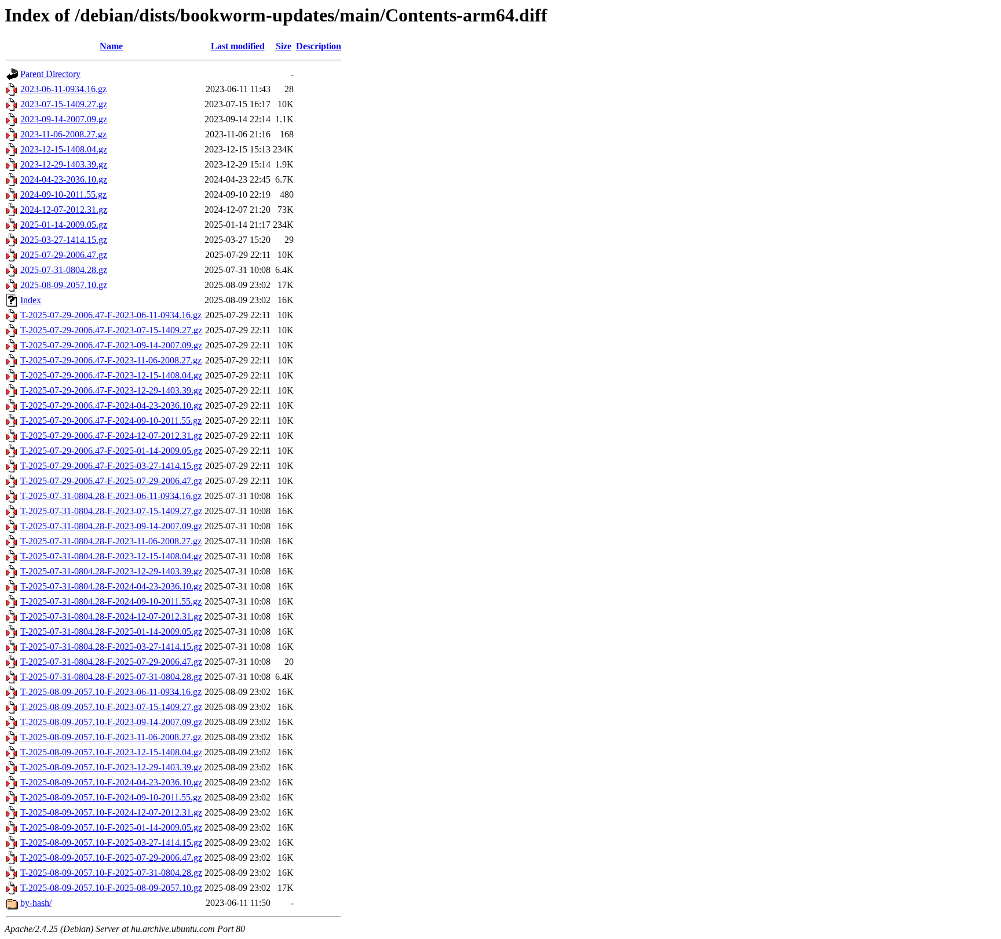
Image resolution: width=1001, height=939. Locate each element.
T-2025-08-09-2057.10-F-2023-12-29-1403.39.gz (111, 767)
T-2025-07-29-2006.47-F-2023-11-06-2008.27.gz (111, 360)
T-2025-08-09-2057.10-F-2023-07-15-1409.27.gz (111, 707)
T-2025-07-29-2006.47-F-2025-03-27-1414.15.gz (111, 466)
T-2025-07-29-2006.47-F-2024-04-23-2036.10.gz (111, 405)
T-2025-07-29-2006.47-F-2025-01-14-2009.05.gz (111, 451)
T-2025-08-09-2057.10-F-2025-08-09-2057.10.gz (111, 888)
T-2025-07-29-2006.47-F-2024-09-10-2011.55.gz (111, 420)
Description (318, 46)
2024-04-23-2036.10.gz (63, 179)
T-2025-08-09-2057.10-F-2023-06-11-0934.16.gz (111, 692)
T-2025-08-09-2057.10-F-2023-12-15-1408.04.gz (111, 752)
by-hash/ (36, 903)
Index (30, 300)
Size (283, 46)
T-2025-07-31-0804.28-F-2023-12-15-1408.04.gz (111, 556)
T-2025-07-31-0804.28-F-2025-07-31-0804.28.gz (111, 677)
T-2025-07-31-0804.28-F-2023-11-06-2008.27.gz (111, 541)
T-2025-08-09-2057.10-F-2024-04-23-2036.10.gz (111, 782)
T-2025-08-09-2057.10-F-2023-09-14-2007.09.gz (111, 722)
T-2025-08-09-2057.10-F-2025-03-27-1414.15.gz (111, 842)
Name (111, 46)
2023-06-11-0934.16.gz (63, 89)
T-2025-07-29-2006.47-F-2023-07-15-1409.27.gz (111, 330)
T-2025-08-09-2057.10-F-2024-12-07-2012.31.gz (111, 812)
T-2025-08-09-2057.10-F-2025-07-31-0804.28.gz (111, 873)
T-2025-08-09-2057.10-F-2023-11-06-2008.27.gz (111, 737)
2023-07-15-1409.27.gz (63, 104)
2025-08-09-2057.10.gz (63, 285)
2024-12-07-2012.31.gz (63, 209)
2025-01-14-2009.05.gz (63, 225)
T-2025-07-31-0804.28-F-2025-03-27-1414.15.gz (111, 647)
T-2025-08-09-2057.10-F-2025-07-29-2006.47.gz (111, 857)
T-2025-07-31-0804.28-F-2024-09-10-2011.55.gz (111, 601)
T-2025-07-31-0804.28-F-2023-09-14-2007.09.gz (111, 526)
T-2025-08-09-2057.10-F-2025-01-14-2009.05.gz (111, 827)
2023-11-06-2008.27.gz (63, 134)
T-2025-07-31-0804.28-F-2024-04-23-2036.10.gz (111, 586)
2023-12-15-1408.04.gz (63, 149)
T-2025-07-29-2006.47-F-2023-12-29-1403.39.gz (111, 390)
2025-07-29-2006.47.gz (63, 255)
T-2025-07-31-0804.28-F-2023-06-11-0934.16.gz (111, 496)
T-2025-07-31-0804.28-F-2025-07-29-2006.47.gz (111, 662)
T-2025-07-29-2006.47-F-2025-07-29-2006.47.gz (111, 481)
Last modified (238, 46)
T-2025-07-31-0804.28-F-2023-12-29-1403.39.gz (111, 571)
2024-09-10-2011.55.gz (63, 194)
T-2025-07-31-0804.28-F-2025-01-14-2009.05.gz (111, 631)
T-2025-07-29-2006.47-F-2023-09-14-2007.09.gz (111, 345)
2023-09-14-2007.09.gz (63, 119)
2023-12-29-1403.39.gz (63, 164)
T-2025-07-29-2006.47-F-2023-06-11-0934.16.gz (111, 315)
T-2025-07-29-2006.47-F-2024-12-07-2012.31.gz (111, 436)
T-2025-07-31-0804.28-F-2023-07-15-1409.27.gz (111, 511)
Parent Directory (50, 74)
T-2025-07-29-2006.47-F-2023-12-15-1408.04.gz (111, 375)
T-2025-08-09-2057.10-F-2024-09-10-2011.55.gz (111, 797)
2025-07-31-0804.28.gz (63, 270)
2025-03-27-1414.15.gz (63, 240)
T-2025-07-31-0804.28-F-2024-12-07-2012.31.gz (111, 616)
